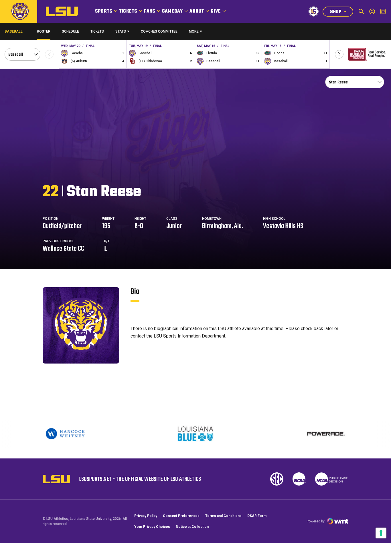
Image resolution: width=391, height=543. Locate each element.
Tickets (128, 11)
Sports (103, 11)
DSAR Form (256, 516)
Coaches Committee (159, 31)
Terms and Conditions (223, 516)
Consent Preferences (181, 516)
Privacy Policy (145, 516)
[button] (339, 54)
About (196, 11)
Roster (43, 31)
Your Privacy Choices (152, 527)
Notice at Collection (192, 527)
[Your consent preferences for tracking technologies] (381, 533)
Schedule (70, 31)
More (194, 31)
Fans (149, 11)
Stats (120, 31)
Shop (341, 12)
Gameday (172, 11)
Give (216, 11)
